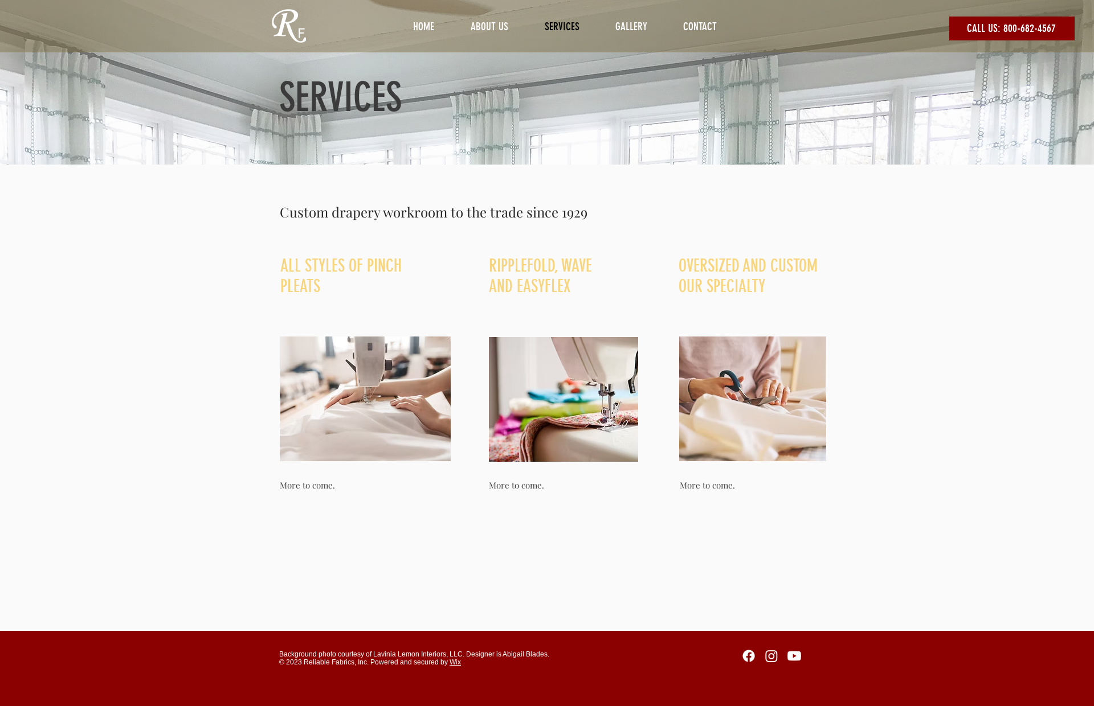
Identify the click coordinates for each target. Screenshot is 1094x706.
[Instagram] (771, 656)
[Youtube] (794, 656)
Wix (455, 662)
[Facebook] (749, 656)
